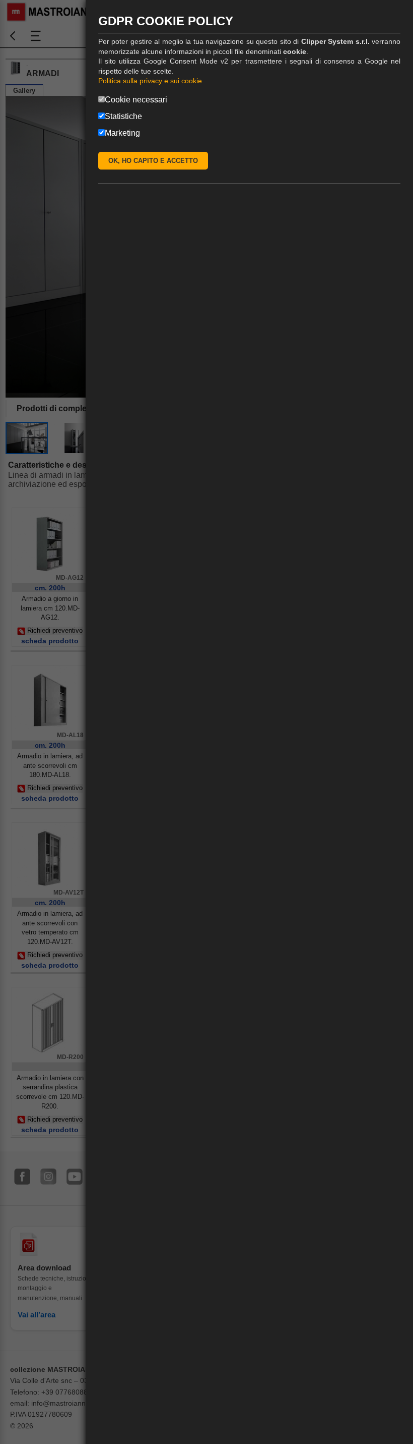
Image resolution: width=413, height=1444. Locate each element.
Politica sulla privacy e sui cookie (150, 81)
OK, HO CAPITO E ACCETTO (153, 160)
